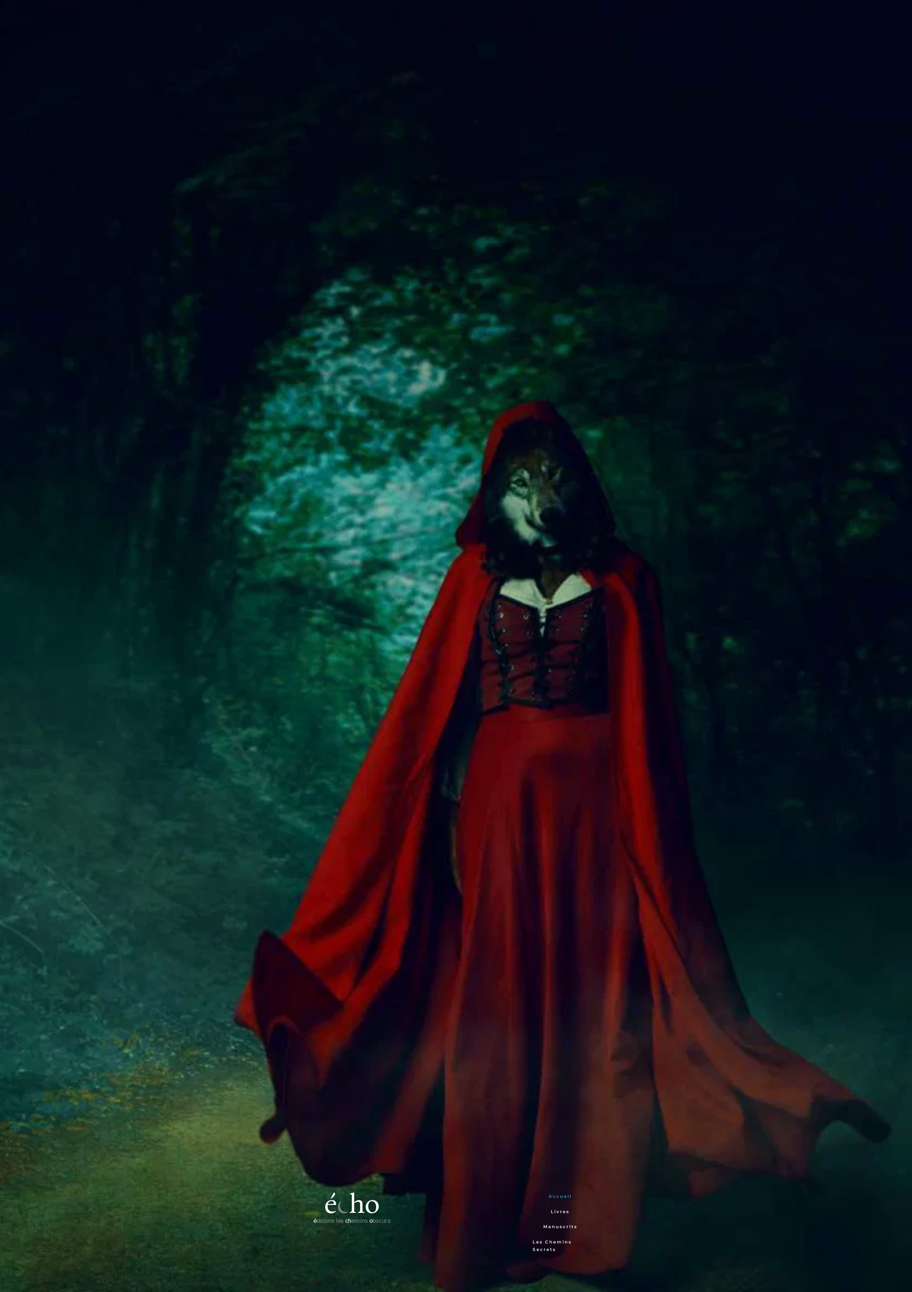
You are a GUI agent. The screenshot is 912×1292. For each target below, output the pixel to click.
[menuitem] (560, 1196)
